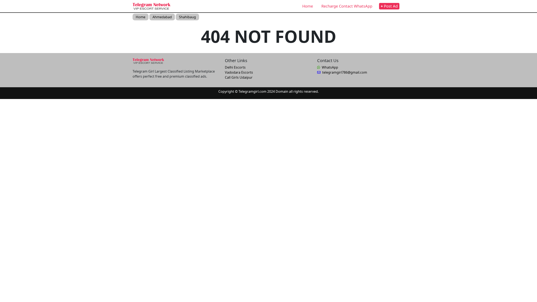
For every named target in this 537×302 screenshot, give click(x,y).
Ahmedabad (162, 17)
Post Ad (389, 6)
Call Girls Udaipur (239, 77)
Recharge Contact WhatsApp (346, 6)
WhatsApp (330, 67)
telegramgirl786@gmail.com (344, 72)
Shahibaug (187, 17)
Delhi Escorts (235, 67)
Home (307, 6)
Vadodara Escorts (239, 72)
